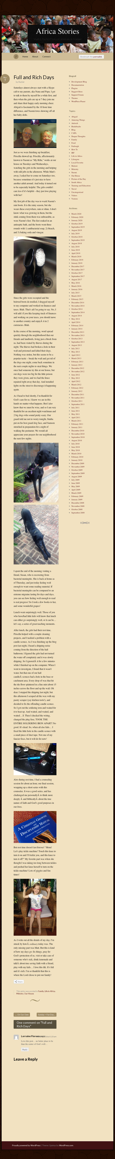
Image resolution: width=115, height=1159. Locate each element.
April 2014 (75, 322)
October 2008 (77, 509)
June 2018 (75, 250)
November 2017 (77, 269)
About (35, 56)
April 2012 (75, 381)
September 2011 (78, 404)
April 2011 (75, 417)
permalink (97, 57)
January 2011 (76, 427)
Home (25, 56)
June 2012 (75, 374)
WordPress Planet (78, 101)
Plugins (74, 88)
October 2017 (77, 273)
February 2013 (77, 361)
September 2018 (78, 240)
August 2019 (76, 230)
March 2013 (76, 358)
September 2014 (78, 312)
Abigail (74, 116)
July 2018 (75, 246)
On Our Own (22, 1014)
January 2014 (76, 328)
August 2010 (76, 440)
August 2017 (76, 279)
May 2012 (75, 378)
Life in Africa (50, 991)
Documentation (77, 85)
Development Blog (79, 81)
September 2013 (78, 342)
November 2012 (77, 371)
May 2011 (75, 414)
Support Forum (77, 94)
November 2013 (77, 335)
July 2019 (75, 233)
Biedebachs (76, 126)
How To (74, 149)
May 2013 (75, 351)
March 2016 (76, 286)
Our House (29, 993)
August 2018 (76, 243)
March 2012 (76, 384)
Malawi (74, 166)
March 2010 (76, 453)
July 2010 (75, 443)
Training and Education (81, 185)
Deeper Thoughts (78, 136)
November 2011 (77, 397)
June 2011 (75, 410)
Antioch (74, 123)
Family (41, 991)
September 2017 (78, 276)
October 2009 (77, 470)
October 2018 (77, 236)
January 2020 (76, 220)
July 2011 (75, 407)
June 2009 (75, 483)
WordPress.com (66, 1145)
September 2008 (78, 512)
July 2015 (75, 292)
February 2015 (77, 299)
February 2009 (77, 496)
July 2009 (75, 479)
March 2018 (76, 256)
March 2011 (76, 420)
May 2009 (75, 486)
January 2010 (76, 460)
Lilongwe (75, 159)
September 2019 (78, 227)
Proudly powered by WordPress (26, 1145)
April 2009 (75, 489)
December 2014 (77, 302)
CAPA (73, 133)
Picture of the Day (78, 179)
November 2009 (77, 466)
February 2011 (77, 424)
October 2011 (77, 401)
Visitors (74, 198)
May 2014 (75, 319)
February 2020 (77, 217)
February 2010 (77, 456)
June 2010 (75, 447)
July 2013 (75, 348)
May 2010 (75, 450)
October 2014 (77, 309)
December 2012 (77, 368)
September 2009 (78, 473)
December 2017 (77, 266)
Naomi (74, 172)
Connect (46, 56)
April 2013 (75, 355)
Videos (74, 195)
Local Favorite (77, 162)
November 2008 (77, 506)
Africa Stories (57, 31)
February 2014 (77, 325)
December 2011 (77, 394)
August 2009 (76, 476)
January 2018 (76, 263)
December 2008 (77, 502)
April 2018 (75, 253)
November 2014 (77, 305)
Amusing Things (78, 120)
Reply (24, 1049)
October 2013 (77, 338)
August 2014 (76, 315)
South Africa (76, 182)
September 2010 (78, 437)
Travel (74, 188)
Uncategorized (77, 192)
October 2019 (77, 223)
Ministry (19, 993)
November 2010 (77, 433)
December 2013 (77, 332)
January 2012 (76, 391)
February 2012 (77, 387)
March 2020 (76, 213)
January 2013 (76, 364)
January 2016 (76, 289)
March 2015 (76, 296)
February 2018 (77, 259)
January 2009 (76, 499)
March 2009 (76, 493)
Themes (74, 98)
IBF (72, 152)
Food (73, 143)
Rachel (21, 82)
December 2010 (77, 430)
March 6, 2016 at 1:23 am (46, 1036)
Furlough (75, 146)
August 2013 (76, 345)
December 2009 (77, 463)
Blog (73, 129)
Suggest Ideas (77, 91)
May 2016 (75, 282)
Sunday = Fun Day (47, 1014)
